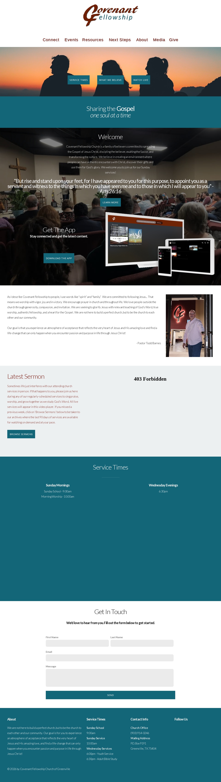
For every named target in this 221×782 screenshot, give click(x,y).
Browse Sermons (21, 434)
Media (159, 39)
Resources (93, 39)
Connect (52, 39)
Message (51, 666)
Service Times (79, 79)
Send (110, 695)
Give (173, 39)
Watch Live (140, 79)
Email (49, 651)
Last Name (116, 637)
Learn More (110, 202)
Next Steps (120, 39)
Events (71, 39)
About (142, 39)
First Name (52, 637)
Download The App (59, 258)
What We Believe (110, 79)
